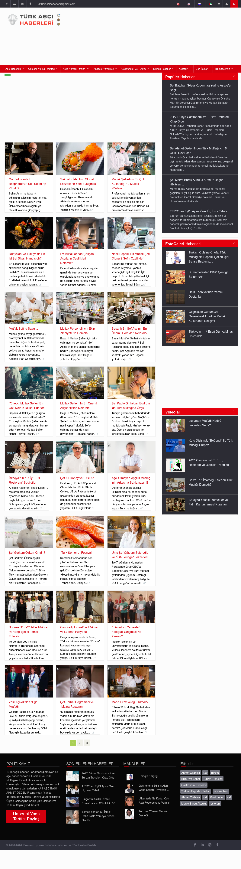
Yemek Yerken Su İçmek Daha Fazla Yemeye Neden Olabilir (98, 816)
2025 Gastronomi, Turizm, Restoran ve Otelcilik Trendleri (209, 462)
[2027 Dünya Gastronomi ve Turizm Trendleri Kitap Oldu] (72, 776)
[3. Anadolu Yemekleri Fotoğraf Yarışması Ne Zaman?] (132, 607)
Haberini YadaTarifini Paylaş (26, 816)
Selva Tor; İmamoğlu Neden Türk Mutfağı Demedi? (211, 482)
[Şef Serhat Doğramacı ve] (80, 681)
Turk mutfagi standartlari (195, 791)
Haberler (180, 76)
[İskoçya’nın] (29, 457)
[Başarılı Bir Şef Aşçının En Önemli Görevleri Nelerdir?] (132, 308)
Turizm (215, 773)
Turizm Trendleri (213, 779)
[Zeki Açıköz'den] (29, 681)
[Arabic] (210, 4)
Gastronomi (217, 797)
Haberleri (183, 243)
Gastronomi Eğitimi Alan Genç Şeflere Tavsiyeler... (154, 787)
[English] (189, 4)
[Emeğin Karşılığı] (129, 777)
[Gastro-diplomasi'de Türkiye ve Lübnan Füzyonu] (80, 607)
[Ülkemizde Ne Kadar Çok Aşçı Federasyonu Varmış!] (129, 801)
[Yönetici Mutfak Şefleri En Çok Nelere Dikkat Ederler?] (29, 383)
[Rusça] (199, 4)
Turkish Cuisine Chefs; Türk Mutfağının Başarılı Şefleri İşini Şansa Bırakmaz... (209, 256)
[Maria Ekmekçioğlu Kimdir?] (132, 681)
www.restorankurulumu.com (55, 845)
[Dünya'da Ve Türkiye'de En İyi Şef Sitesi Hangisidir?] (29, 233)
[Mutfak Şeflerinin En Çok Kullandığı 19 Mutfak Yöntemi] (132, 158)
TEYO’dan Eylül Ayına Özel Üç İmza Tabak (198, 211)
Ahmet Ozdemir (190, 773)
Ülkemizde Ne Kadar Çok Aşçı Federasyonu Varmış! (154, 800)
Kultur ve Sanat (190, 779)
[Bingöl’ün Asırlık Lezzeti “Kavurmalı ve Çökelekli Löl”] (72, 802)
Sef (205, 773)
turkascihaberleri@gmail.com (57, 4)
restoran (215, 803)
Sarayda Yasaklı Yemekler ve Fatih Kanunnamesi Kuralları (208, 502)
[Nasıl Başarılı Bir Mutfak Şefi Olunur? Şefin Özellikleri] (132, 233)
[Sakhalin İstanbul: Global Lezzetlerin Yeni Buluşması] (80, 158)
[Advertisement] (80, 112)
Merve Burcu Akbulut (194, 803)
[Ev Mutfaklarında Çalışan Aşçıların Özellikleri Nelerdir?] (80, 233)
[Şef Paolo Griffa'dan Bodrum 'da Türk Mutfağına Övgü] (132, 383)
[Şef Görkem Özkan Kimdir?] (29, 532)
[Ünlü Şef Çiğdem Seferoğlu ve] (132, 532)
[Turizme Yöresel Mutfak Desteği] (129, 814)
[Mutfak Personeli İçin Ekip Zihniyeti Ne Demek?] (80, 308)
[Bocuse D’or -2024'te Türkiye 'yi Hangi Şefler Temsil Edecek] (29, 607)
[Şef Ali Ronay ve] (80, 457)
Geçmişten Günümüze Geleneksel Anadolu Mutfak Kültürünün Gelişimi (207, 316)
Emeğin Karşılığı (148, 776)
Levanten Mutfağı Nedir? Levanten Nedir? (205, 422)
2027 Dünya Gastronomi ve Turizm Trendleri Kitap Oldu (98, 775)
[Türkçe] (178, 4)
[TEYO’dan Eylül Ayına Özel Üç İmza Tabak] (72, 789)
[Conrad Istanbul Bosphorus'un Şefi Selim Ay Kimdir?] (29, 158)
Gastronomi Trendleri (194, 785)
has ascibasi (221, 791)
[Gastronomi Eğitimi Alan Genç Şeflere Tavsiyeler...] (129, 788)
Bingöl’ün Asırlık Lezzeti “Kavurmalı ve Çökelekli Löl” (98, 801)
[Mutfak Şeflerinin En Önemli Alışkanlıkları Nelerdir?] (80, 383)
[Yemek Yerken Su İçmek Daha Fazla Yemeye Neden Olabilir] (72, 817)
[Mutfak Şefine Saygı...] (29, 308)
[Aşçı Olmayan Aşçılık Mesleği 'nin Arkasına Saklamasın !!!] (132, 457)
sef (205, 797)
